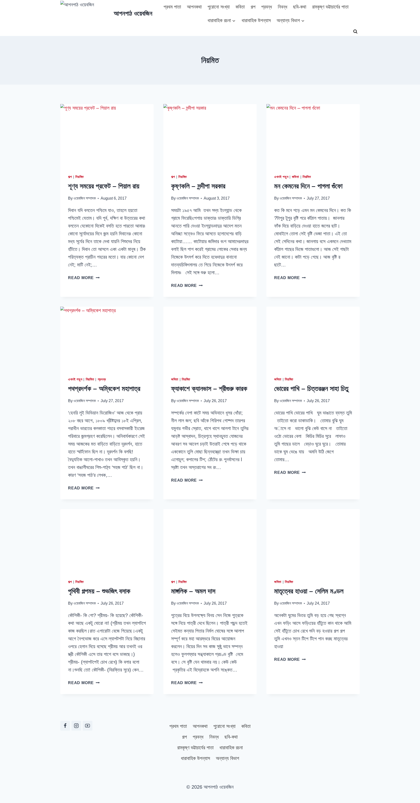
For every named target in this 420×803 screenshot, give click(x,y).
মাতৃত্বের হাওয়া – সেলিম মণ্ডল (308, 591)
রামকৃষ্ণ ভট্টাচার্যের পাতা (330, 6)
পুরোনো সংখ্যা (219, 6)
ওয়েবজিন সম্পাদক (84, 198)
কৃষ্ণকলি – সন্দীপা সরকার (198, 186)
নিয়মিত (79, 177)
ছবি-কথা (299, 6)
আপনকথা (194, 6)
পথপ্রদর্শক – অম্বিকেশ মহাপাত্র (104, 388)
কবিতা (240, 6)
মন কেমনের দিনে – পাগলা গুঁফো (308, 186)
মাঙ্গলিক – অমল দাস (193, 591)
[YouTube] (87, 726)
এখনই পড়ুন (281, 177)
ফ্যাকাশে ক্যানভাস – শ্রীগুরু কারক (209, 388)
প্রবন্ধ (266, 6)
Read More (84, 278)
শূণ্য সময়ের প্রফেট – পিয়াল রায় (103, 186)
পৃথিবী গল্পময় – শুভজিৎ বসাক (99, 591)
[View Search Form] (355, 31)
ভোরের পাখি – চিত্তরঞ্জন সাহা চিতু (311, 388)
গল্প (253, 6)
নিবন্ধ (282, 6)
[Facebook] (65, 726)
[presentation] (107, 135)
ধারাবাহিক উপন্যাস (256, 20)
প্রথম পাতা (172, 6)
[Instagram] (76, 726)
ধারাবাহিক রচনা (231, 747)
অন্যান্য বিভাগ (227, 758)
